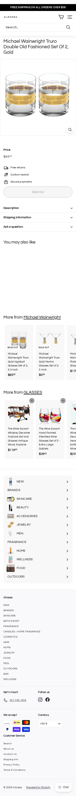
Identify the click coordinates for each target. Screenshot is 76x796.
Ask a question (13, 226)
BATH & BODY (11, 621)
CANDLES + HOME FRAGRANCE (22, 631)
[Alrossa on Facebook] (47, 699)
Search (7, 743)
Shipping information (17, 217)
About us (8, 749)
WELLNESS (9, 679)
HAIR (6, 642)
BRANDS (8, 610)
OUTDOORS (10, 668)
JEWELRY (9, 652)
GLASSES (33, 392)
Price (7, 149)
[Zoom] (70, 129)
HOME (7, 647)
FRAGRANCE (11, 626)
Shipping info (10, 759)
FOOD (6, 658)
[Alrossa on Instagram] (40, 699)
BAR (6, 674)
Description (11, 208)
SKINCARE (9, 615)
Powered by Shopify (38, 787)
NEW (6, 605)
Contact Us (10, 754)
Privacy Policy (11, 764)
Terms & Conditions (14, 770)
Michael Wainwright (42, 317)
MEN (6, 663)
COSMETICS (10, 637)
